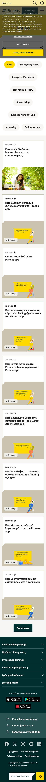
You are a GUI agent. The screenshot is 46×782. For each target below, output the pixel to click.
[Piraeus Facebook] (7, 744)
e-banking (11, 127)
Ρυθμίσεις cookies (14, 756)
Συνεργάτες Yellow (29, 64)
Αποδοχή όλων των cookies (23, 52)
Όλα (9, 64)
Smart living (23, 102)
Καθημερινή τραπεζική (23, 114)
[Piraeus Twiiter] (15, 744)
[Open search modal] (35, 3)
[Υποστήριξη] (40, 3)
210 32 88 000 (33, 731)
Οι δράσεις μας (33, 127)
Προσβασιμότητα (32, 756)
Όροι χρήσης (13, 751)
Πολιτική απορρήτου (29, 751)
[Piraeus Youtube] (31, 744)
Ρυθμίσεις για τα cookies (23, 36)
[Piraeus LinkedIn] (39, 744)
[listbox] (6, 3)
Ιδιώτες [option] (5, 3)
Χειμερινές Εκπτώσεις (23, 77)
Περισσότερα (23, 627)
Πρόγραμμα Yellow (23, 89)
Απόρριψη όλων (23, 44)
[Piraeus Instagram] (23, 744)
